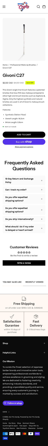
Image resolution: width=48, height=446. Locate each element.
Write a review (24, 263)
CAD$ (5, 412)
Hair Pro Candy (14, 417)
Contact (40, 428)
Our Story (12, 423)
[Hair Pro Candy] (24, 6)
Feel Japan (23, 426)
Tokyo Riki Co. (34, 426)
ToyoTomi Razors (9, 428)
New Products (22, 428)
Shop (5, 343)
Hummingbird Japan (10, 426)
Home (5, 65)
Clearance (31, 428)
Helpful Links (9, 352)
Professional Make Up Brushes (23, 65)
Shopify (5, 419)
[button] (38, 7)
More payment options (24, 147)
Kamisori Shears (29, 423)
